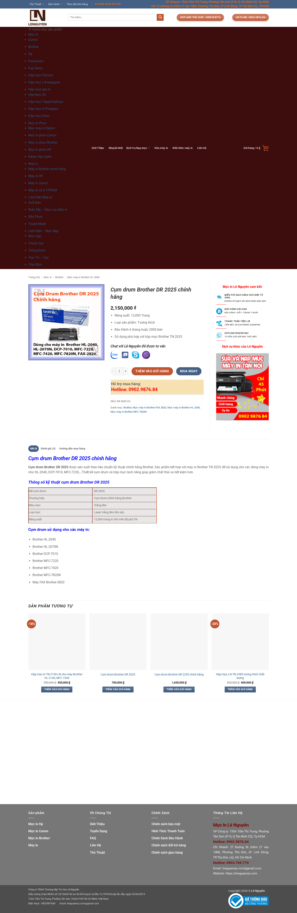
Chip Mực (35, 264)
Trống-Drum (36, 250)
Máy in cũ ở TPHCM (42, 190)
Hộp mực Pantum (41, 75)
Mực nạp (34, 236)
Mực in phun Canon (42, 135)
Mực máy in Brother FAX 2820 (149, 407)
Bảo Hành (53, 4)
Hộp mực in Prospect (43, 109)
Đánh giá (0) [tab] (48, 448)
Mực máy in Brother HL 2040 (83, 277)
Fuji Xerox (35, 68)
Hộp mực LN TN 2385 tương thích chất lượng (240, 676)
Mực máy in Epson (41, 128)
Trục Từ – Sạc (38, 257)
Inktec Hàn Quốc (40, 157)
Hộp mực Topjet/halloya (45, 102)
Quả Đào (34, 202)
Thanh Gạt (35, 243)
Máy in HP (35, 176)
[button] (256, 148)
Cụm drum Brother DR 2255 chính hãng (179, 674)
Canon (33, 40)
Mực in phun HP (39, 149)
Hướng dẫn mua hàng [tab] (72, 448)
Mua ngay (188, 371)
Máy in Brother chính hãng (47, 169)
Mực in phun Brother (42, 142)
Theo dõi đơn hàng (77, 4)
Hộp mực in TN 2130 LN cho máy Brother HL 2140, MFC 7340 (56, 676)
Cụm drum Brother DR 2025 (118, 674)
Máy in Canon (38, 183)
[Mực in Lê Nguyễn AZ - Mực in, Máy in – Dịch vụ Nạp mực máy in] (45, 17)
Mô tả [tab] (33, 448)
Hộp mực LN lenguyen (44, 82)
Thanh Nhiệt (37, 224)
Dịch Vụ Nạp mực (136, 147)
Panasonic (35, 61)
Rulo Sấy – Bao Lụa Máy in (47, 209)
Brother (33, 47)
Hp (30, 54)
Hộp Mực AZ (37, 95)
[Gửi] (160, 17)
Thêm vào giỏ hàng (152, 371)
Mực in (48, 277)
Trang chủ (34, 277)
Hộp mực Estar (39, 116)
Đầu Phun (35, 217)
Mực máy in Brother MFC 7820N (129, 411)
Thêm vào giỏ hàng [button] (56, 689)
